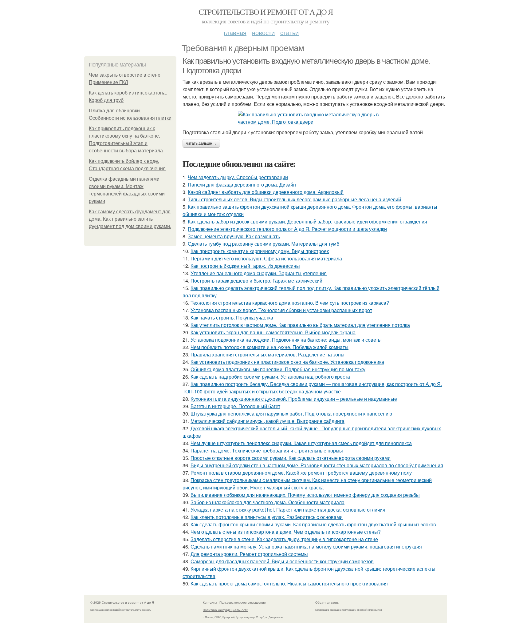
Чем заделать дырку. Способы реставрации (238, 177)
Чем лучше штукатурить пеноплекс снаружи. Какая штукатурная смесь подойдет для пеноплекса (301, 443)
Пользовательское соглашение (242, 602)
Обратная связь (327, 602)
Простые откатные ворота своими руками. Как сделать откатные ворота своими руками (291, 457)
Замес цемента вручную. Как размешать (234, 236)
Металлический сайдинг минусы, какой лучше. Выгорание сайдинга (267, 420)
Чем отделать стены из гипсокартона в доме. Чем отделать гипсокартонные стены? (286, 531)
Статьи (289, 32)
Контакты (210, 602)
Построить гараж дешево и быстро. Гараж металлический (256, 280)
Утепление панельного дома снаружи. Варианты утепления (259, 273)
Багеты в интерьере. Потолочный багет (235, 406)
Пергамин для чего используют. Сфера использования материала (266, 258)
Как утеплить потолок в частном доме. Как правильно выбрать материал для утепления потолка (300, 324)
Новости (263, 32)
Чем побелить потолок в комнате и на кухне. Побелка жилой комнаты (269, 347)
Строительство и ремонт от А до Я (266, 11)
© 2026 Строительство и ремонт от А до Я (122, 602)
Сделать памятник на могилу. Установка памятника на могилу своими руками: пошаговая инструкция (306, 546)
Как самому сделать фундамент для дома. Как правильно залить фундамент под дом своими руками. (130, 219)
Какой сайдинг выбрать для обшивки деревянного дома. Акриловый (266, 191)
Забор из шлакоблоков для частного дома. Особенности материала (267, 502)
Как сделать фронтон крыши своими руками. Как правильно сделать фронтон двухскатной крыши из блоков (313, 524)
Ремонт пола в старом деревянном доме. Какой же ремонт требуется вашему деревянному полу (301, 472)
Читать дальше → (201, 143)
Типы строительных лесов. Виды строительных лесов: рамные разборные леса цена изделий (294, 199)
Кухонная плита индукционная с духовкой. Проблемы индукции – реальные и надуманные (294, 398)
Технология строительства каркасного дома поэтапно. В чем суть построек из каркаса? (290, 302)
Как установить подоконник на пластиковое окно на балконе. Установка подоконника (287, 361)
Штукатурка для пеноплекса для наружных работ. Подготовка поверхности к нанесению (291, 413)
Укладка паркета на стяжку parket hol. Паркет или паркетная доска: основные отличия (288, 509)
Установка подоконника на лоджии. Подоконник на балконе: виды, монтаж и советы (286, 339)
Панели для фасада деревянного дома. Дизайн (242, 184)
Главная (235, 32)
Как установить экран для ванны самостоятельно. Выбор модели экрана (273, 332)
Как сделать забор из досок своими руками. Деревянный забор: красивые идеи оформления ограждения (307, 221)
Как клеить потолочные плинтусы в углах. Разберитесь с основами (267, 517)
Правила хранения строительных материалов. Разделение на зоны (267, 354)
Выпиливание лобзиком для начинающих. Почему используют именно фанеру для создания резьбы (305, 494)
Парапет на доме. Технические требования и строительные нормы (267, 450)
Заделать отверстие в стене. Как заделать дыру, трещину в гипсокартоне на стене (284, 539)
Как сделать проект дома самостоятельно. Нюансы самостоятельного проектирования (289, 583)
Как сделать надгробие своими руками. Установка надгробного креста (270, 376)
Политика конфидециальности (225, 610)
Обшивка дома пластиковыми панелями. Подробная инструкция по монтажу (278, 369)
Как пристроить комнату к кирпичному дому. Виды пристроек (260, 251)
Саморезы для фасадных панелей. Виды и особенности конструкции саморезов (282, 561)
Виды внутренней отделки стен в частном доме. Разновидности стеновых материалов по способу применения (317, 465)
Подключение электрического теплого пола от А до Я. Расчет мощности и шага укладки (287, 228)
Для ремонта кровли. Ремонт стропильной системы (249, 553)
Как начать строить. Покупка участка (232, 317)
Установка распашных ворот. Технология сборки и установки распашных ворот (281, 310)
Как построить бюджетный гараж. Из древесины (245, 265)
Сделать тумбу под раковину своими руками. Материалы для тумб (263, 243)
